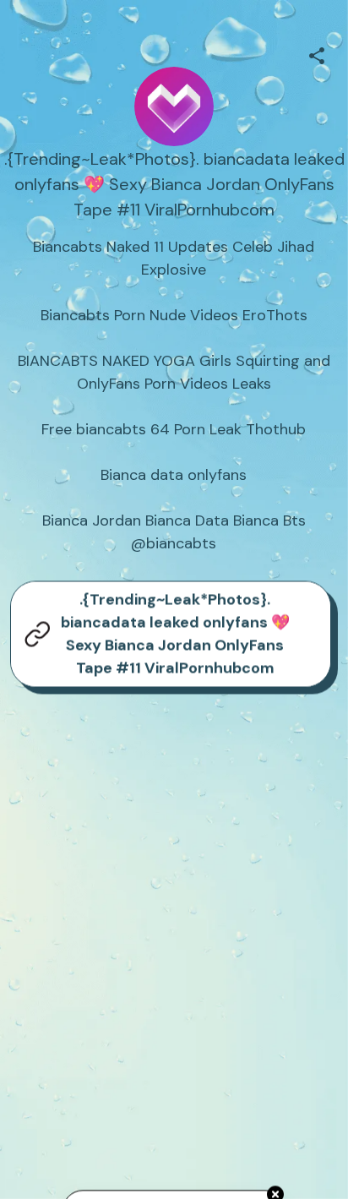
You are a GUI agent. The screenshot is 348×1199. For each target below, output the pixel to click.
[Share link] (317, 53)
